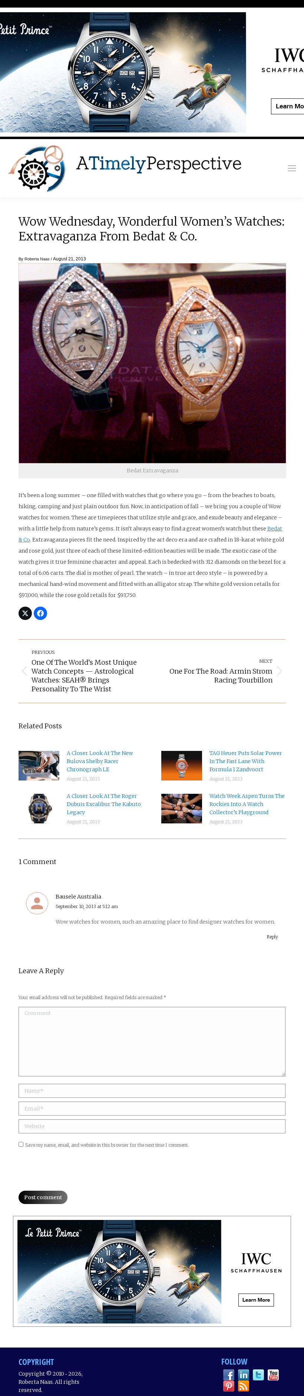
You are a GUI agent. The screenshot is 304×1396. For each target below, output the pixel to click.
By (34, 259)
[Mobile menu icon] (292, 168)
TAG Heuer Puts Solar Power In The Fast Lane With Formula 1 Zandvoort (245, 761)
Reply (272, 937)
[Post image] (39, 765)
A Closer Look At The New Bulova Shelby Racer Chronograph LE (100, 761)
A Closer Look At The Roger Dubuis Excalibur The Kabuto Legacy (104, 804)
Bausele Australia (78, 896)
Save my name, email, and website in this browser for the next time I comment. (107, 1145)
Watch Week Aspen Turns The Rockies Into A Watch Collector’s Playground (247, 804)
